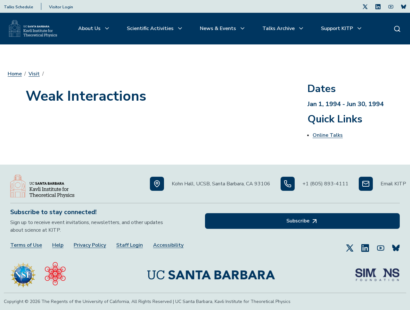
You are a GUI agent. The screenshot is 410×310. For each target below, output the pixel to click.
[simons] (377, 272)
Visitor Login (61, 7)
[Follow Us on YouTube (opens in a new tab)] (380, 245)
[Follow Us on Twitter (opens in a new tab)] (365, 6)
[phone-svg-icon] (288, 184)
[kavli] (55, 272)
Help (57, 245)
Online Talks (328, 135)
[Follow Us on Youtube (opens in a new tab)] (390, 6)
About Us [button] (90, 28)
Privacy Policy (90, 245)
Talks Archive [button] (279, 28)
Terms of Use (26, 245)
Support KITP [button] (337, 28)
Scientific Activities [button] (151, 28)
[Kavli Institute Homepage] (33, 29)
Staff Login (129, 245)
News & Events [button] (218, 28)
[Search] (397, 29)
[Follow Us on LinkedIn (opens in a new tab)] (378, 6)
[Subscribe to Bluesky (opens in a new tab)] (396, 245)
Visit (34, 73)
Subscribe (298, 220)
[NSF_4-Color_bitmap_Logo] (23, 272)
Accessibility (168, 245)
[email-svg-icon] (366, 184)
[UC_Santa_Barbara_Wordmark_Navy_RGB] (211, 272)
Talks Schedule (18, 7)
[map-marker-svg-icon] (157, 184)
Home (15, 73)
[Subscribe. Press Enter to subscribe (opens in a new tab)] (403, 6)
